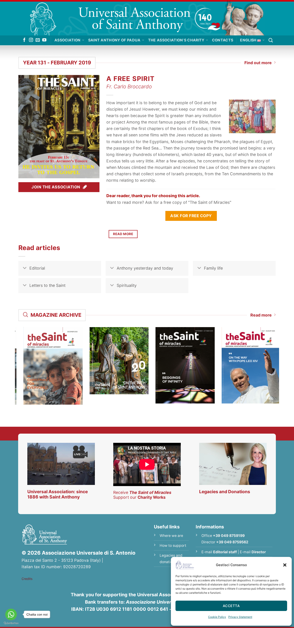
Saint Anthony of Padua (114, 40)
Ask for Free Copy (191, 215)
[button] (285, 565)
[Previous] (12, 360)
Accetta (231, 606)
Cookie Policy (217, 617)
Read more (261, 315)
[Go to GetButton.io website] (11, 623)
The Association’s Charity (176, 40)
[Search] (271, 40)
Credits (27, 579)
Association (67, 40)
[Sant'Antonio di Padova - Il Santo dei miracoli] (147, 17)
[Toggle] (24, 269)
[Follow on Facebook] (24, 40)
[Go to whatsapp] (11, 614)
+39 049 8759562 (232, 542)
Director (259, 552)
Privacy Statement (240, 617)
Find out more (258, 62)
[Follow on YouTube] (44, 40)
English (248, 40)
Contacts (222, 40)
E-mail (219, 552)
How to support (173, 545)
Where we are (171, 535)
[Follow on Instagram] (31, 40)
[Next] (281, 360)
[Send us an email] (38, 40)
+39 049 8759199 (229, 535)
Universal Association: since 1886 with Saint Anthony (57, 494)
